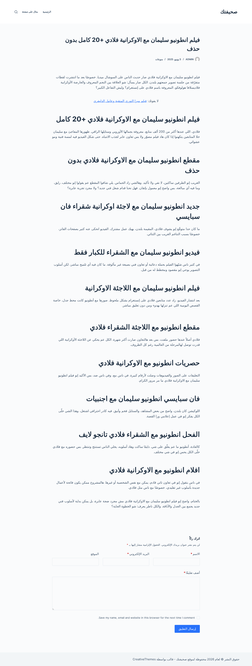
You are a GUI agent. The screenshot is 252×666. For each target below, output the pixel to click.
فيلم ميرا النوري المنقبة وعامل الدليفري (120, 101)
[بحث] (16, 11)
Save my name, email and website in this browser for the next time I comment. (146, 617)
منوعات (159, 59)
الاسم (195, 554)
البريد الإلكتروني (138, 554)
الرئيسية (47, 11)
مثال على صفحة (30, 11)
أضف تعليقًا (192, 573)
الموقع (95, 554)
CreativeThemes (144, 659)
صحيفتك (228, 12)
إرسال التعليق (187, 629)
